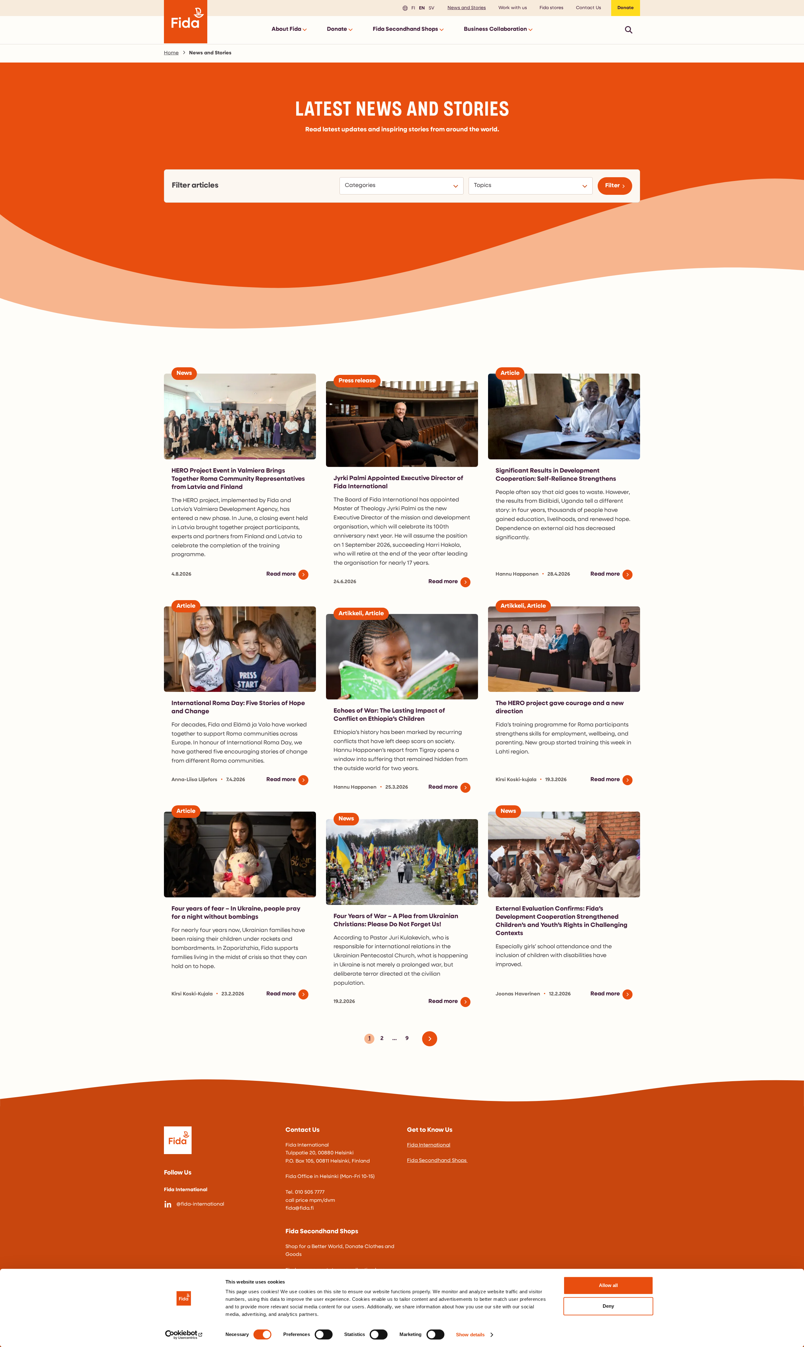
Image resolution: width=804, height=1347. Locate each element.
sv (430, 8)
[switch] (324, 1334)
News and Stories (467, 8)
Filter (612, 186)
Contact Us (588, 8)
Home (171, 53)
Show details (470, 1334)
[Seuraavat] (432, 1039)
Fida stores (551, 8)
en (421, 8)
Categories (361, 186)
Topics (483, 186)
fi (412, 8)
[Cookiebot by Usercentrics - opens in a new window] (183, 1334)
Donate (625, 8)
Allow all (608, 1285)
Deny (608, 1306)
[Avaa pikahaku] (628, 29)
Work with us (512, 8)
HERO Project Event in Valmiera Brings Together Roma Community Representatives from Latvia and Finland (238, 479)
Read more (281, 574)
